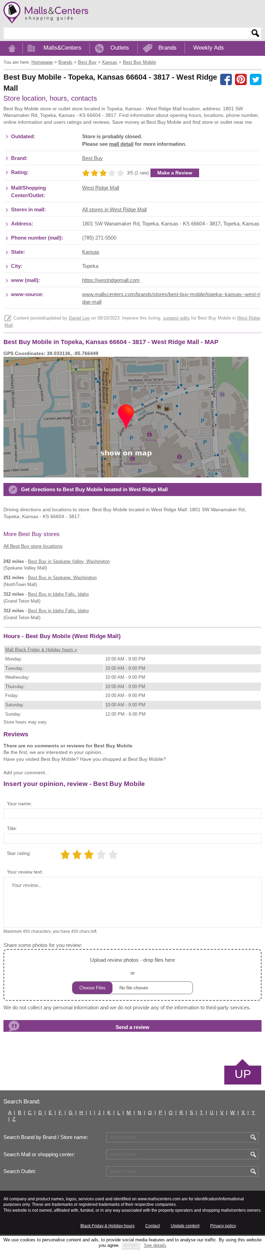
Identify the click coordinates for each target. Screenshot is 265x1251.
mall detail (121, 144)
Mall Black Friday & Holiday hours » (41, 649)
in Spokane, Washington (62, 577)
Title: (12, 828)
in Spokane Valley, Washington (69, 561)
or (132, 966)
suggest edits (176, 318)
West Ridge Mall (100, 188)
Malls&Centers (62, 47)
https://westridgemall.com (111, 280)
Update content (185, 1225)
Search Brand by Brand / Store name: (45, 1137)
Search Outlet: (19, 1171)
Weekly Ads (208, 47)
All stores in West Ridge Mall (114, 209)
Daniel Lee (79, 318)
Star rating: (19, 853)
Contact (152, 1225)
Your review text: (25, 872)
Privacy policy (223, 1225)
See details (155, 1245)
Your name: (19, 803)
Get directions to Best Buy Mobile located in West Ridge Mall (94, 489)
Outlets (119, 47)
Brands (167, 47)
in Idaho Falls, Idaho (58, 594)
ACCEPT (131, 1245)
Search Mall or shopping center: (39, 1154)
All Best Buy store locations (32, 546)
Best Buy (92, 158)
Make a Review (174, 172)
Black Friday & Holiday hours (107, 1225)
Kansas (90, 252)
